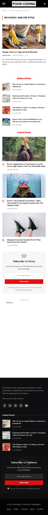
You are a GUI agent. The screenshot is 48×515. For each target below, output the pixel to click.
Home (9, 509)
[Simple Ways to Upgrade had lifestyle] (24, 37)
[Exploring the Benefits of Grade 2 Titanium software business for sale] (6, 98)
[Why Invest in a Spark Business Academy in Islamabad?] (6, 87)
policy (30, 489)
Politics (16, 509)
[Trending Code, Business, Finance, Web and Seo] (24, 4)
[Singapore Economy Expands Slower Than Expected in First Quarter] (24, 225)
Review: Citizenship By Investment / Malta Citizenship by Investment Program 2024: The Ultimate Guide (25, 203)
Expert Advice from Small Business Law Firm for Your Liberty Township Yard (27, 120)
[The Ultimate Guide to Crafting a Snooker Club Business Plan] (6, 110)
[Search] (44, 3)
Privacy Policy (20, 290)
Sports (32, 509)
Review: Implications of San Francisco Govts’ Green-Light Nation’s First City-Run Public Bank (26, 165)
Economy (24, 509)
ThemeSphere (36, 504)
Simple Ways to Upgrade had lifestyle (20, 52)
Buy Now (40, 509)
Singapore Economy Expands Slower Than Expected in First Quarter (23, 241)
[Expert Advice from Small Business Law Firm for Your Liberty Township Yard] (6, 122)
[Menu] (3, 3)
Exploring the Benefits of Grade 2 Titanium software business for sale (28, 97)
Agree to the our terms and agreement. (25, 489)
